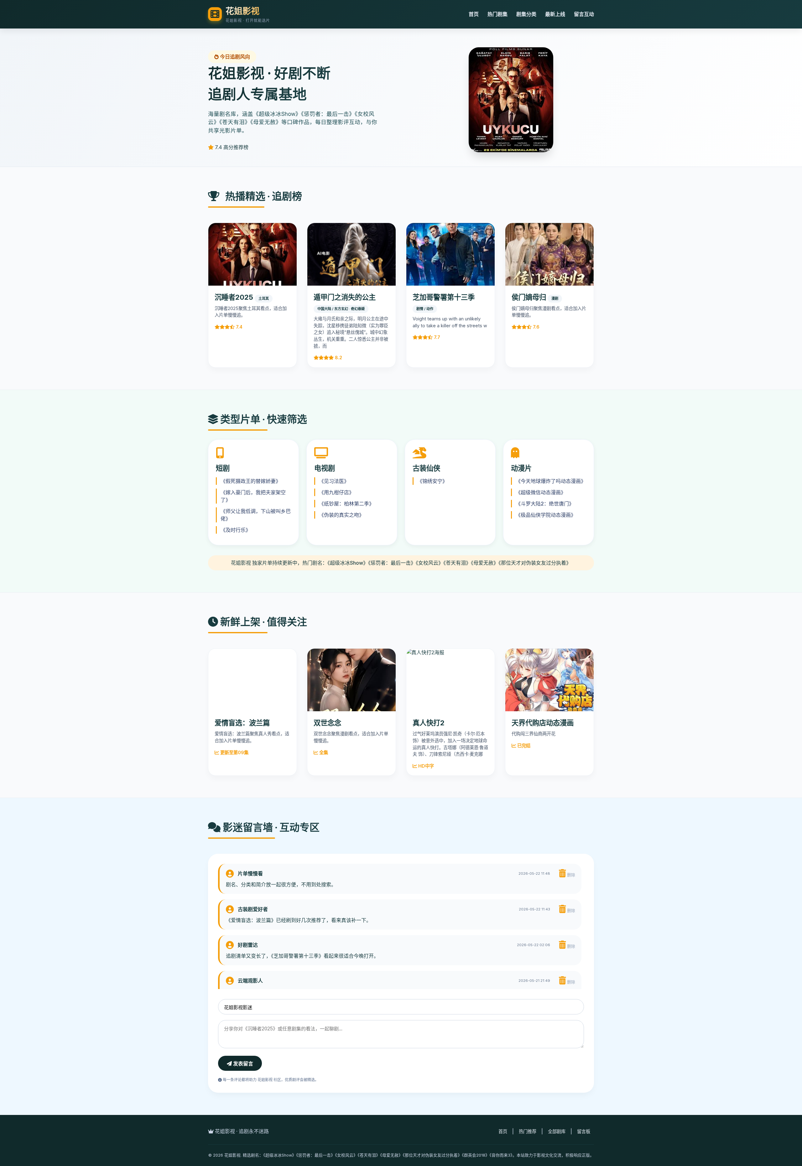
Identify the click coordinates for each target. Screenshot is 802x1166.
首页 (474, 14)
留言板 (583, 1131)
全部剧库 (556, 1131)
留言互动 (584, 14)
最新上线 (555, 14)
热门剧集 (497, 14)
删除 (570, 875)
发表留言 (242, 1063)
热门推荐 (527, 1131)
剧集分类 (526, 14)
